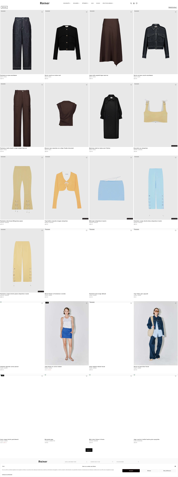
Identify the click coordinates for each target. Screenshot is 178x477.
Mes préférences (167, 470)
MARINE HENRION (138, 149)
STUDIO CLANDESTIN (50, 440)
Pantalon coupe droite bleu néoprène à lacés (148, 221)
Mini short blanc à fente (96, 439)
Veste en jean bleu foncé (141, 366)
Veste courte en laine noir (53, 75)
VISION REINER (120, 461)
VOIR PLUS (89, 450)
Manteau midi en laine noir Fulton (99, 148)
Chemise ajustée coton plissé (9, 366)
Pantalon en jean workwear (8, 75)
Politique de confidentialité (7, 474)
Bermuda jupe (49, 439)
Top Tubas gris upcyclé (141, 293)
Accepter (131, 470)
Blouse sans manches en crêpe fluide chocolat (59, 148)
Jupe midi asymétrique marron (98, 75)
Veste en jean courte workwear (143, 75)
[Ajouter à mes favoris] (42, 12)
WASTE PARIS (3, 76)
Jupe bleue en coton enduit (53, 366)
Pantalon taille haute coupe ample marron (13, 148)
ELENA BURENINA (138, 440)
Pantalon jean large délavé (97, 293)
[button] (175, 466)
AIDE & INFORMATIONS (70, 461)
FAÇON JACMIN (48, 295)
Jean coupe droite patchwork (9, 439)
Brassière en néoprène (141, 148)
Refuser (149, 470)
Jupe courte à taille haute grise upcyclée (147, 439)
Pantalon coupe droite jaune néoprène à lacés (14, 293)
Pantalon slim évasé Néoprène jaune (11, 221)
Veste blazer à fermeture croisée (55, 293)
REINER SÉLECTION (95, 461)
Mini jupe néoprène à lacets (97, 221)
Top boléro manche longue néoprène (56, 221)
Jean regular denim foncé (97, 366)
